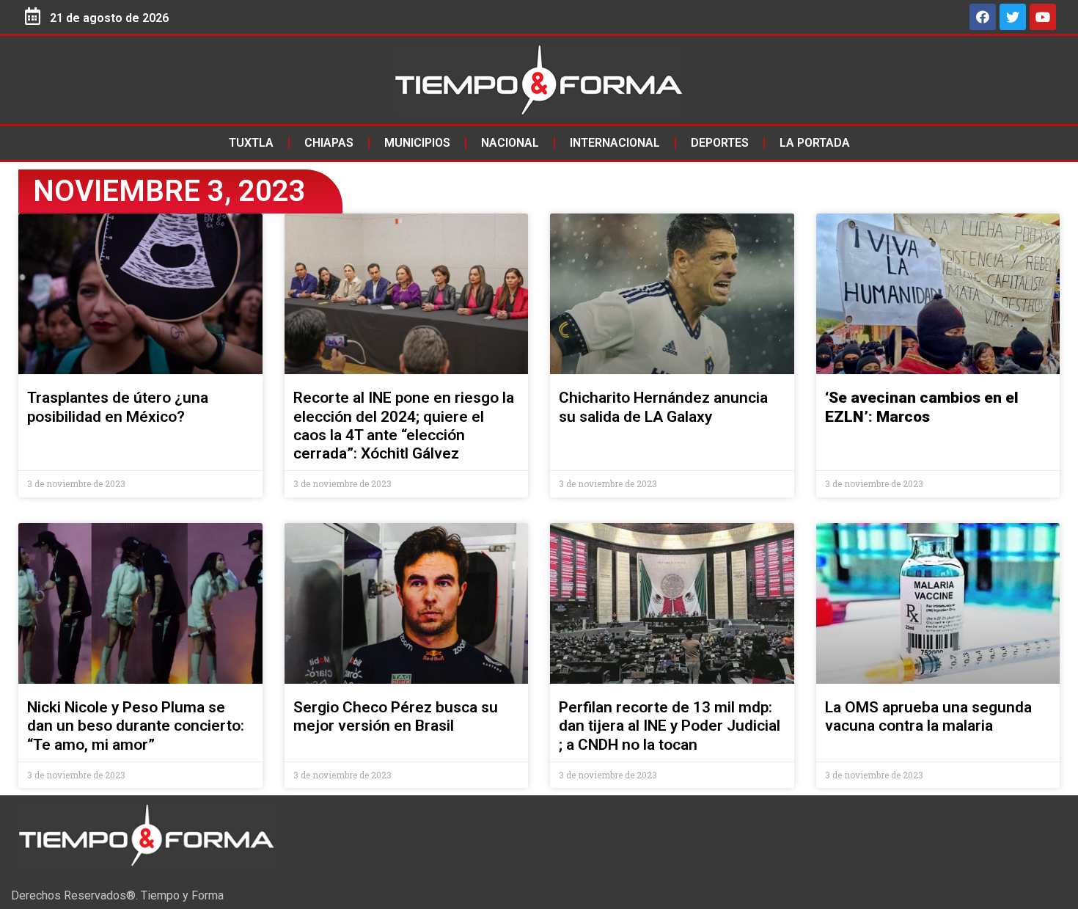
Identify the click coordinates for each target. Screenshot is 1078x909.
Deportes (720, 143)
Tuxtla (251, 143)
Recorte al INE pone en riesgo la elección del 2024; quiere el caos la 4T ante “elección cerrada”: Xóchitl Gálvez (403, 425)
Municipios (417, 143)
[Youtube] (1043, 17)
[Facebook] (982, 17)
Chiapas (328, 143)
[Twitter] (1013, 17)
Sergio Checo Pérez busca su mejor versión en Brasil (395, 716)
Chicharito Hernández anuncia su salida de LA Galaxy (663, 407)
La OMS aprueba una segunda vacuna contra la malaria (928, 716)
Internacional (615, 143)
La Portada (815, 143)
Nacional (510, 143)
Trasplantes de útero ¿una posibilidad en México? (117, 407)
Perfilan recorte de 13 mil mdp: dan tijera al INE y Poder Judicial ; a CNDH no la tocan (669, 725)
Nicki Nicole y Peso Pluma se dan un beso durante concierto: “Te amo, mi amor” (135, 725)
